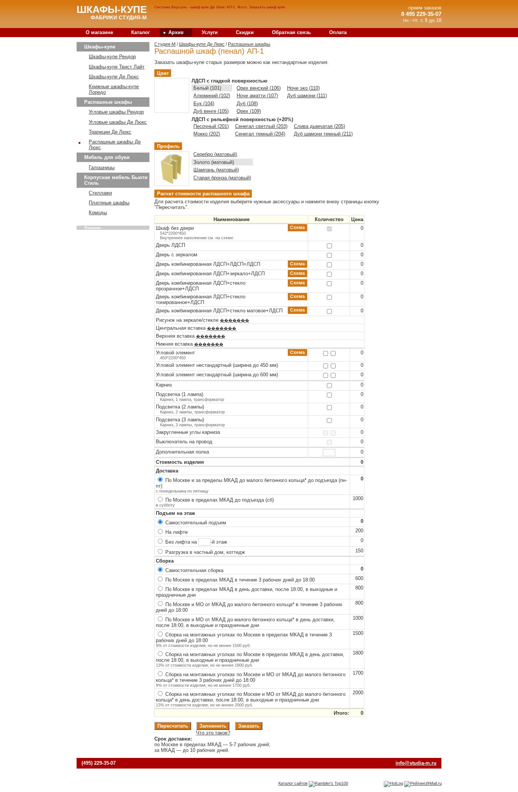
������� (234, 320)
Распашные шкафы (249, 44)
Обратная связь (291, 32)
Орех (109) (249, 111)
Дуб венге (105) (211, 111)
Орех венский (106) (259, 88)
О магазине (99, 32)
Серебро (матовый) (215, 154)
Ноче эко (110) (303, 88)
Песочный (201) (211, 126)
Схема (297, 228)
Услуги (210, 32)
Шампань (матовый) (216, 170)
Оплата (338, 32)
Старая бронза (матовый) (222, 178)
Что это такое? (213, 733)
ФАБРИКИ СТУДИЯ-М (119, 17)
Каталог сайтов (293, 783)
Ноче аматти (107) (257, 95)
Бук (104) (203, 103)
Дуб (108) (247, 103)
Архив (173, 33)
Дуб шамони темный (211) (323, 134)
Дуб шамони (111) (307, 95)
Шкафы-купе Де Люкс (201, 44)
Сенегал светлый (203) (261, 126)
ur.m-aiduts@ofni (416, 763)
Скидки (245, 32)
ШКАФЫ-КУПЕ (112, 9)
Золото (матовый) (213, 162)
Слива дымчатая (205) (319, 126)
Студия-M (165, 44)
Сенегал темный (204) (260, 134)
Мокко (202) (206, 134)
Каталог (140, 32)
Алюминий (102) (211, 95)
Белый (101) (207, 88)
